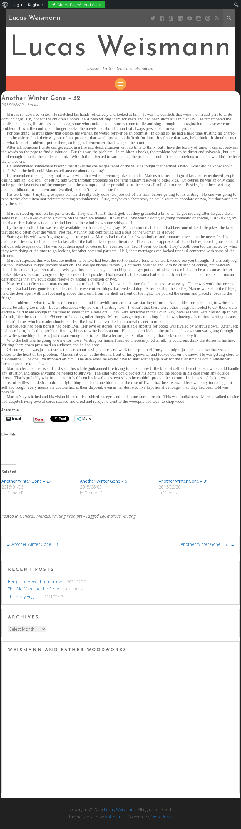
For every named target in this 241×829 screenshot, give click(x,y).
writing (129, 516)
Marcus (43, 516)
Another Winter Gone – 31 (183, 481)
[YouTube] (189, 18)
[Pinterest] (207, 18)
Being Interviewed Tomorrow (35, 581)
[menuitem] (5, 4)
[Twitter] (152, 18)
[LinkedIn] (180, 18)
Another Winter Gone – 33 (208, 544)
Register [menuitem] (35, 4)
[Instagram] (198, 18)
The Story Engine (23, 596)
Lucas (33, 104)
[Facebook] (162, 18)
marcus (113, 516)
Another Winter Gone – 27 (26, 481)
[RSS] (217, 18)
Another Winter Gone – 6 (103, 481)
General (27, 516)
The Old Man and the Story (33, 589)
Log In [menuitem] (18, 4)
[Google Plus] (171, 18)
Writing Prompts (67, 516)
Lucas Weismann (120, 48)
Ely (102, 516)
